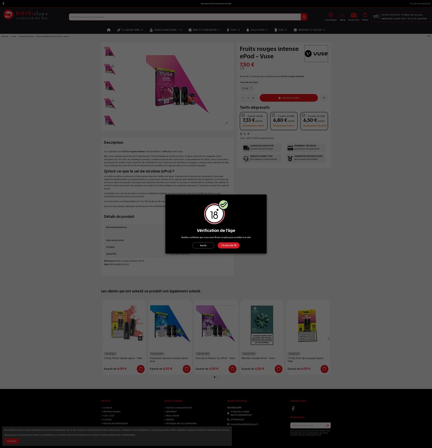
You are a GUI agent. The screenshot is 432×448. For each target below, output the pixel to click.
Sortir (203, 245)
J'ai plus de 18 (228, 245)
